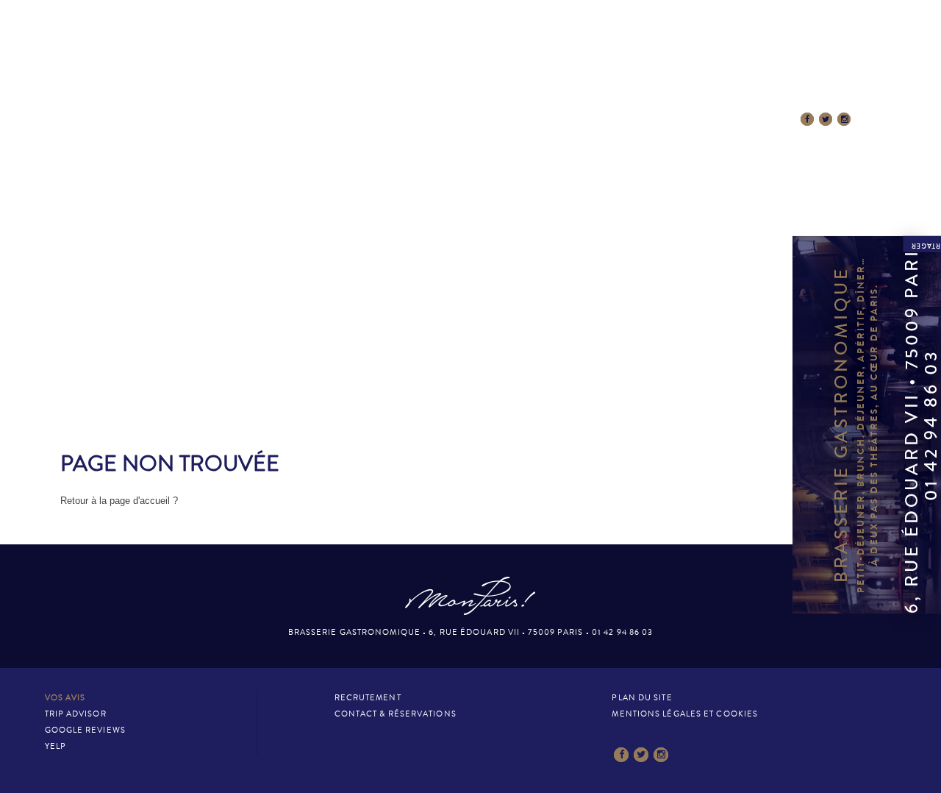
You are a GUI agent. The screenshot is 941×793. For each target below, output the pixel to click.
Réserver (759, 119)
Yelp (55, 746)
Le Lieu (220, 119)
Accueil (153, 119)
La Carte (289, 119)
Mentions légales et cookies (685, 713)
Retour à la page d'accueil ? (119, 500)
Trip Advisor (76, 713)
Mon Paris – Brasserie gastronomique (470, 68)
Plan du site (642, 697)
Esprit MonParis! (385, 119)
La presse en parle (505, 119)
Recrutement (367, 697)
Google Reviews (85, 730)
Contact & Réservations (644, 119)
